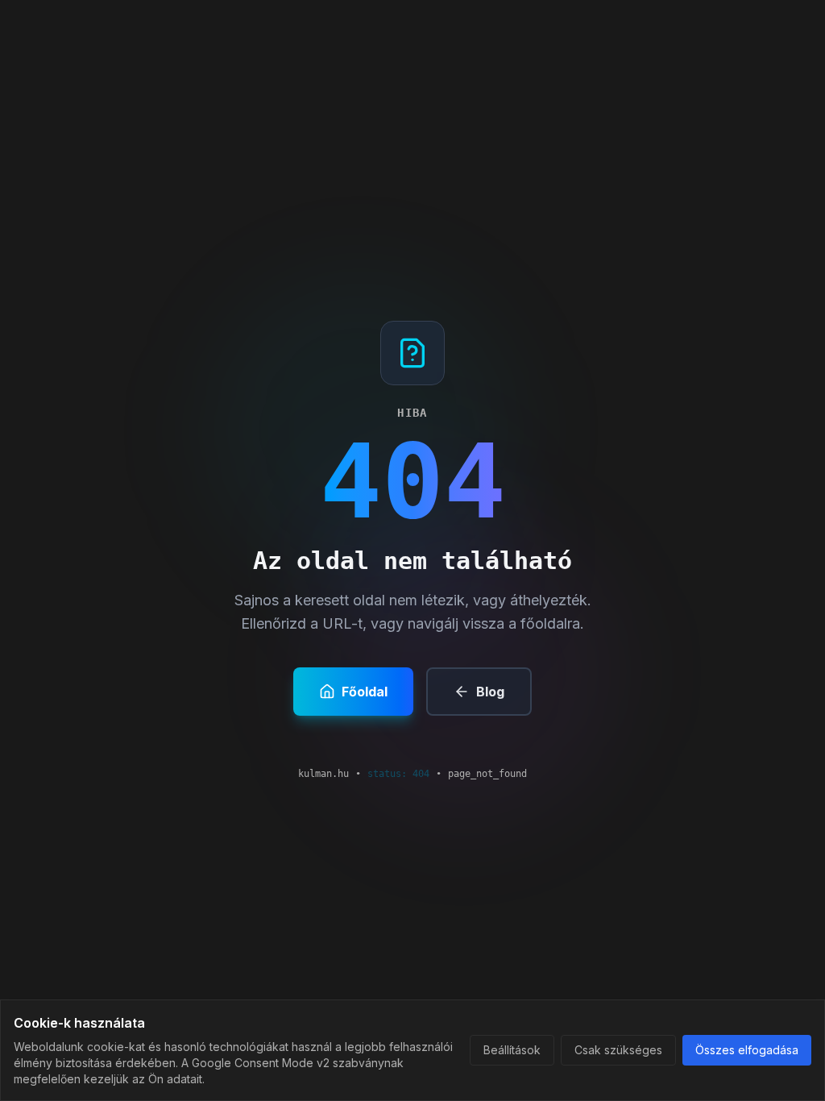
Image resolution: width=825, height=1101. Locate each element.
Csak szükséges (618, 1050)
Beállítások (512, 1050)
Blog (490, 691)
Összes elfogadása (746, 1050)
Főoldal (365, 691)
